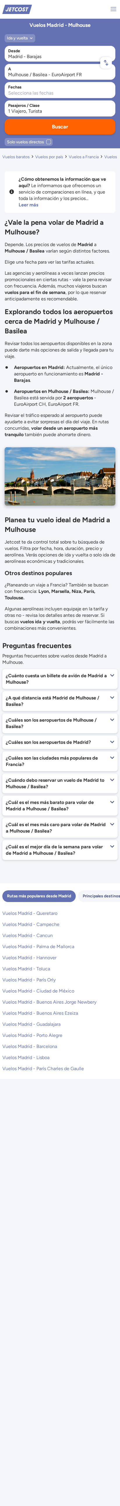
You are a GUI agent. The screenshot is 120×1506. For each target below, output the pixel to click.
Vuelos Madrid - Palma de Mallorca (38, 946)
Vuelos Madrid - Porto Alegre (32, 1035)
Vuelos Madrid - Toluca (26, 968)
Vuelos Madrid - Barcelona (29, 1046)
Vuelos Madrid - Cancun (27, 935)
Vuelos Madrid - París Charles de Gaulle (43, 1068)
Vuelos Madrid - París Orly (29, 980)
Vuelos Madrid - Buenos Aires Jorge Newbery (49, 1002)
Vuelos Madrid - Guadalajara (31, 1024)
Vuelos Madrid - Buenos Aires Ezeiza (40, 1013)
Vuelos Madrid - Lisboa (26, 1057)
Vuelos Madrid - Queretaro (29, 913)
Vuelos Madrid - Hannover (29, 957)
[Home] (17, 9)
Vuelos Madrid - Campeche (30, 924)
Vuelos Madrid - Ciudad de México (38, 991)
